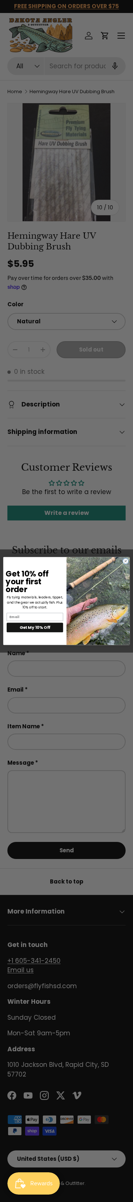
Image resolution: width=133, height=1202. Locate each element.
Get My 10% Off (35, 627)
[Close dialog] (125, 561)
